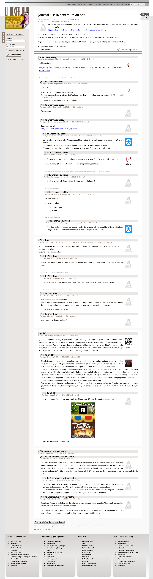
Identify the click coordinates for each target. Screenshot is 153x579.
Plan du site (121, 565)
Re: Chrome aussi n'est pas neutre (59, 457)
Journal (43, 15)
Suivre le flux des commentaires (50, 522)
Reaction (14, 550)
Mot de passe (10, 44)
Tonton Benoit (51, 499)
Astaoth (49, 258)
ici (60, 252)
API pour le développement (126, 561)
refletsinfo (67, 21)
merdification (51, 543)
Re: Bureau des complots (19, 561)
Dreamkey (50, 357)
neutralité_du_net (57, 21)
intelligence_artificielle (54, 541)
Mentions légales (123, 541)
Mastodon (73, 136)
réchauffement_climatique (55, 548)
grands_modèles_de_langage (56, 545)
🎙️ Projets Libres (122, 4)
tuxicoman (52, 136)
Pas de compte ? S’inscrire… (16, 59)
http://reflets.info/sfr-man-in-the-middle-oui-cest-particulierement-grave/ (77, 30)
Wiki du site (121, 554)
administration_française (54, 552)
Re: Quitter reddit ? (17, 545)
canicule (49, 554)
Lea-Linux (85, 561)
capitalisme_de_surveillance (55, 565)
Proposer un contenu (16, 34)
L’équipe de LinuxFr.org (125, 545)
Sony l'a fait (14, 559)
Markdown (124, 49)
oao (48, 458)
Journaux (82, 4)
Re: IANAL (14, 565)
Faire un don (122, 543)
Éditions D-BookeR (88, 545)
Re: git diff (49, 355)
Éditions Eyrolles (87, 550)
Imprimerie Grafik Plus (89, 565)
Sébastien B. (49, 335)
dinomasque (55, 177)
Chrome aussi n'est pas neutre (53, 451)
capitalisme (50, 556)
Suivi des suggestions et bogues (128, 552)
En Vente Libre (86, 554)
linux (48, 550)
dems (47, 20)
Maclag (49, 295)
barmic (53, 154)
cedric (47, 453)
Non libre (14, 543)
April (83, 543)
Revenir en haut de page (42, 529)
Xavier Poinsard (52, 107)
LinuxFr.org (17, 16)
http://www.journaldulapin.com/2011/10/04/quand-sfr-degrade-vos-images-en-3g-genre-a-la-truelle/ (78, 37)
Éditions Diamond (88, 548)
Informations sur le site (125, 548)
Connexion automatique (16, 50)
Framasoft (85, 556)
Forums (97, 4)
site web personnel (62, 59)
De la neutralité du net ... (70, 15)
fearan (49, 278)
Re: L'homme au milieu (54, 82)
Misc (48, 122)
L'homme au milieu (48, 57)
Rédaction (107, 4)
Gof (48, 83)
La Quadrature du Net (89, 559)
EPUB (134, 49)
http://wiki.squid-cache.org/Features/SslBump (59, 129)
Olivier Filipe (49, 242)
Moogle (51, 395)
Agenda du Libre (87, 541)
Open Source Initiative (89, 563)
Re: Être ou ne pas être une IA (20, 554)
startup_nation (51, 563)
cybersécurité (51, 561)
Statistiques (121, 559)
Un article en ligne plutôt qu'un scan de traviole (26, 556)
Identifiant (9, 38)
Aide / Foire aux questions (126, 550)
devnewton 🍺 (50, 59)
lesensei (51, 480)
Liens (90, 4)
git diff (43, 333)
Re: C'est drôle (51, 256)
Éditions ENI (86, 552)
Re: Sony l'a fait (16, 541)
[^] (41, 82)
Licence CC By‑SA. (73, 20)
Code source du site (124, 563)
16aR (48, 316)
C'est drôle (44, 240)
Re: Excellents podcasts (18, 563)
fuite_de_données (52, 559)
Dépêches (71, 4)
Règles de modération (125, 556)
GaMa (53, 194)
